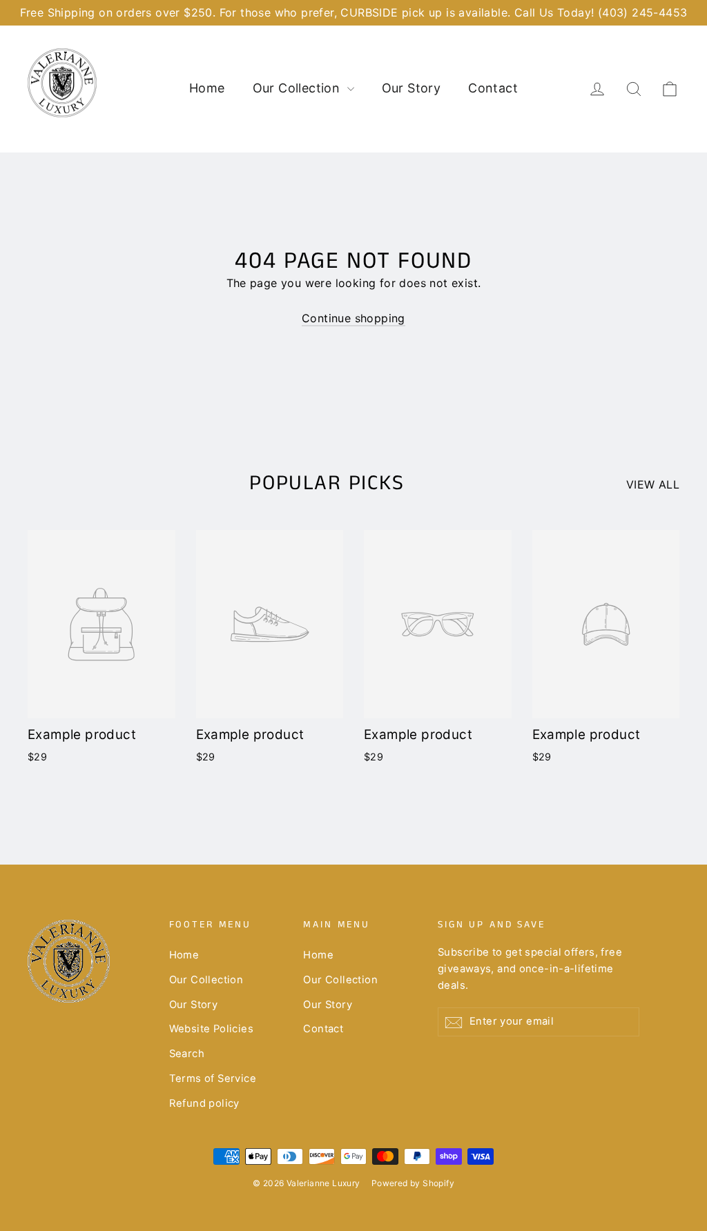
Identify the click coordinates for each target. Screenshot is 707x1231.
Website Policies (211, 1029)
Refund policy (204, 1103)
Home (207, 88)
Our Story (411, 88)
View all (652, 484)
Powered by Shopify (412, 1183)
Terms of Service (212, 1078)
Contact (493, 88)
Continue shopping (353, 318)
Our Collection (298, 88)
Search (186, 1053)
